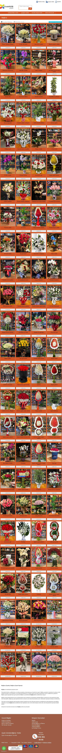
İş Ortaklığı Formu (36, 728)
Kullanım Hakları (47, 742)
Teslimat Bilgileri (36, 726)
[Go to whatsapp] (4, 748)
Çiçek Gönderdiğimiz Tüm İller (9, 735)
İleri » (4, 679)
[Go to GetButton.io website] (3, 751)
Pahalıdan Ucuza (19, 22)
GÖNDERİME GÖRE (13, 12)
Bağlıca (4, 17)
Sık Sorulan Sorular (7, 725)
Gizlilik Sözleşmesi (6, 722)
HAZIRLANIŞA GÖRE (37, 12)
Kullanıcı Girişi (41, 1)
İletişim (33, 720)
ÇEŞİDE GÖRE (25, 12)
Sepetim (59, 1)
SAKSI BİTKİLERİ (49, 12)
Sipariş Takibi (51, 1)
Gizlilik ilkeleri (37, 742)
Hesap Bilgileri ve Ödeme (38, 723)
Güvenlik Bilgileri (36, 725)
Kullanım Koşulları (6, 720)
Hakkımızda (35, 722)
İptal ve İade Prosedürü (8, 723)
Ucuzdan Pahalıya (7, 22)
